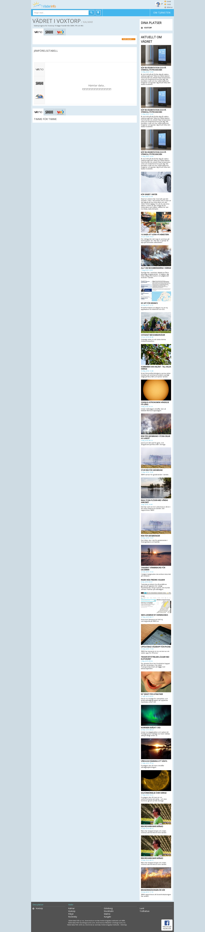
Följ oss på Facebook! (167, 927)
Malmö (107, 914)
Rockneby (72, 916)
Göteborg (108, 908)
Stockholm (109, 911)
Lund (142, 908)
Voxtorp (148, 28)
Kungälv (107, 916)
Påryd (70, 914)
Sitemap (123, 925)
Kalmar (71, 908)
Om (162, 12)
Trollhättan (144, 911)
